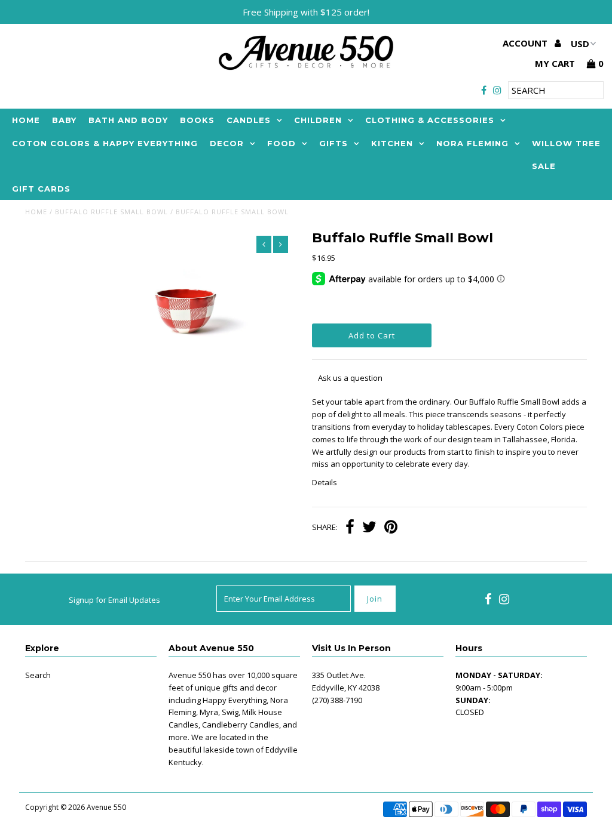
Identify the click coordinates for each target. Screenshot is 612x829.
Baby (64, 120)
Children (318, 120)
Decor (227, 143)
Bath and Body (128, 120)
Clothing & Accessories (429, 120)
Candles (249, 120)
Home (26, 120)
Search (38, 675)
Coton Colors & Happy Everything (105, 143)
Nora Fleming (472, 143)
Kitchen (392, 143)
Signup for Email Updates (114, 599)
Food (281, 143)
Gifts (333, 143)
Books (197, 120)
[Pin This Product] (390, 528)
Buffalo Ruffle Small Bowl (111, 211)
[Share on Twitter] (369, 528)
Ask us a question (350, 377)
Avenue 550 (106, 807)
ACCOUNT (526, 43)
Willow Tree (566, 143)
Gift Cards (41, 188)
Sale (544, 166)
